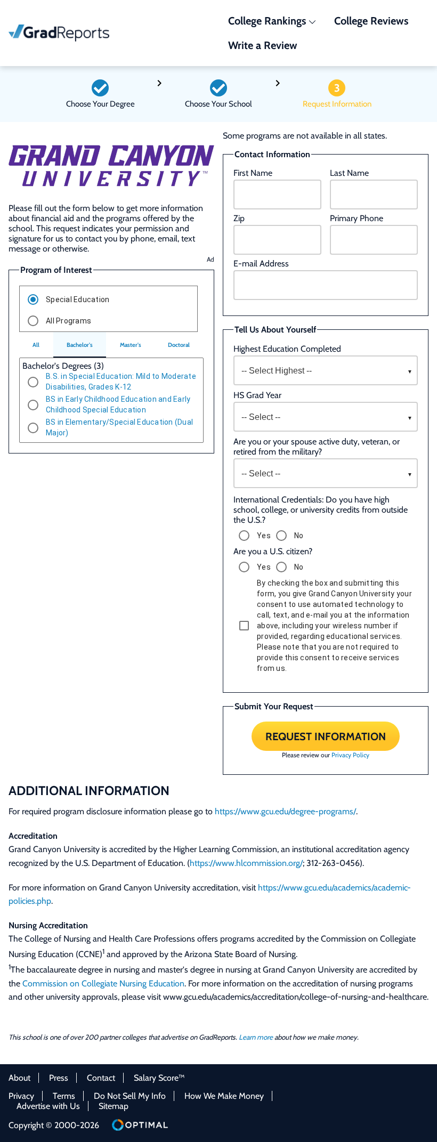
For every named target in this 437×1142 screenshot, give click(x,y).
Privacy (21, 1096)
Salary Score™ (159, 1078)
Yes (264, 535)
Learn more (256, 1037)
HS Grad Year (257, 395)
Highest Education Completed (287, 349)
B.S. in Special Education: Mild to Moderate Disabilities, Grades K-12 (121, 381)
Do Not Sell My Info (130, 1096)
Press (58, 1078)
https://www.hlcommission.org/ (246, 863)
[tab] (36, 345)
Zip (239, 218)
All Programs (68, 321)
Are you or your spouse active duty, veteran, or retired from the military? (316, 446)
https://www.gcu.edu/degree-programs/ (285, 811)
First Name (252, 173)
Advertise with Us (48, 1106)
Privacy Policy (350, 755)
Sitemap (113, 1106)
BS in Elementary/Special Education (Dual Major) (119, 427)
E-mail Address (261, 263)
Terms (64, 1096)
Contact (101, 1078)
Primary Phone (356, 218)
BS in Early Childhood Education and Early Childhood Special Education (118, 404)
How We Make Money (224, 1096)
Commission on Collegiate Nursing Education (103, 983)
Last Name (349, 173)
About (19, 1078)
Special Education (77, 299)
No (299, 535)
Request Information (325, 736)
